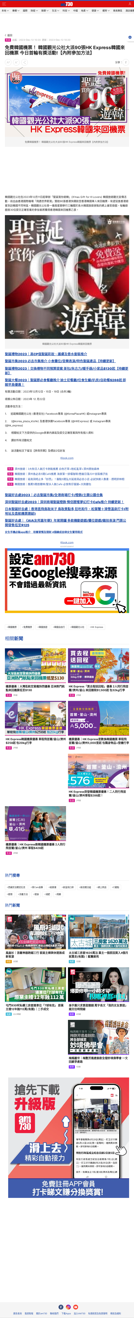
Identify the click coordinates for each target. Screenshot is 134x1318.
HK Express (97, 627)
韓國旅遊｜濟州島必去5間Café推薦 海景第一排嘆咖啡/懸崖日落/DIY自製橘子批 (61, 474)
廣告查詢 (17, 1313)
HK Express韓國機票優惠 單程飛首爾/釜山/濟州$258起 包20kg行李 (36, 741)
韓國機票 (12, 627)
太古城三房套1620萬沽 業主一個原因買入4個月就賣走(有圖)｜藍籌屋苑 (98, 954)
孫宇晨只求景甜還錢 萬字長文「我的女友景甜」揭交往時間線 (98, 1007)
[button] (4, 4)
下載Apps (66, 1313)
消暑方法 (23, 894)
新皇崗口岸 (68, 887)
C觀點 (116, 887)
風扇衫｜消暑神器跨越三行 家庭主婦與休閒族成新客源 (35, 954)
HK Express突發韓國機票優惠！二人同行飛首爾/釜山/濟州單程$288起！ (97, 793)
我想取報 (29, 1313)
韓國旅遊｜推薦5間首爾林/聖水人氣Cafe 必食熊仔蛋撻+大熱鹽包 (53, 484)
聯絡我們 (54, 1313)
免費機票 (28, 627)
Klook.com (67, 458)
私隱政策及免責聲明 (97, 1313)
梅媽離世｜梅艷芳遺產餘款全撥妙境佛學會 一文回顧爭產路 (98, 1059)
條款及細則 (115, 1313)
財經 (9, 961)
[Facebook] (61, 1307)
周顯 (59, 894)
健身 (37, 894)
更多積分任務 (84, 1297)
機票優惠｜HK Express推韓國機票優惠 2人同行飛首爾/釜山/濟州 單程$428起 (35, 846)
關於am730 (41, 1313)
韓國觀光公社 (78, 627)
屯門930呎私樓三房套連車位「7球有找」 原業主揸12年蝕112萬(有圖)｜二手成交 (35, 1007)
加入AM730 (79, 1313)
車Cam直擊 (37, 887)
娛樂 (72, 1014)
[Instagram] (68, 1307)
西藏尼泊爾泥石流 (16, 887)
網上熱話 (102, 887)
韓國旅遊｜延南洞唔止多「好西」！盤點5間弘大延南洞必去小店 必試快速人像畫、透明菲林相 (69, 479)
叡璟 (10, 894)
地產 (72, 961)
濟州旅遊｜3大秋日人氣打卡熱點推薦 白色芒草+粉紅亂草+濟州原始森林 (57, 468)
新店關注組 (85, 887)
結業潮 (53, 887)
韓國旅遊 (43, 627)
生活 (8, 40)
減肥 (48, 894)
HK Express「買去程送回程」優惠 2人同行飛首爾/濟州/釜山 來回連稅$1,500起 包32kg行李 (98, 688)
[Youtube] (75, 1307)
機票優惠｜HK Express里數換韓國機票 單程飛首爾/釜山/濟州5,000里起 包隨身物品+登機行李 (99, 741)
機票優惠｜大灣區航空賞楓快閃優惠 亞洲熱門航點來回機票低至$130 (35, 688)
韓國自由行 (59, 627)
